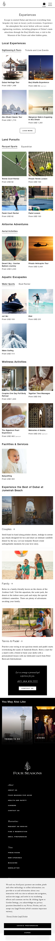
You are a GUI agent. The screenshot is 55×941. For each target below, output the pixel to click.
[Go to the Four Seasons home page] (4, 3)
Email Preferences (17, 837)
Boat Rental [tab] (24, 284)
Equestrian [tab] (26, 147)
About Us (12, 790)
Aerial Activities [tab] (10, 231)
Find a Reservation (17, 831)
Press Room (14, 852)
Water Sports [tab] (8, 284)
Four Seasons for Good (20, 795)
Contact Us (27, 688)
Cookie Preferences (27, 925)
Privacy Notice (12, 916)
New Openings (15, 858)
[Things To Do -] (17, 725)
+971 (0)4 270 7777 (27, 681)
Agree (27, 932)
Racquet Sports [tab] (9, 147)
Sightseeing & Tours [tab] (11, 50)
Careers (12, 805)
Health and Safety (17, 800)
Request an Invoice (17, 826)
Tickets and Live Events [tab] (36, 51)
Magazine (12, 863)
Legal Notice (23, 916)
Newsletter (14, 868)
